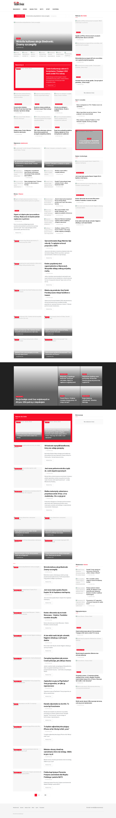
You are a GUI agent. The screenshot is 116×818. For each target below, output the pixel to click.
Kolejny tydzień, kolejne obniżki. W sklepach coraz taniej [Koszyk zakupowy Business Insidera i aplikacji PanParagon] (94, 591)
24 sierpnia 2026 (79, 180)
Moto (41, 9)
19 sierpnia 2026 (50, 165)
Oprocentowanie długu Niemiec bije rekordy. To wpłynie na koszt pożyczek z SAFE (58, 243)
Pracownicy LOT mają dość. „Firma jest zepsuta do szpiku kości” (94, 602)
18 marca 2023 (79, 635)
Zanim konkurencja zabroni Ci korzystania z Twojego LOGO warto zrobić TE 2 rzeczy (57, 71)
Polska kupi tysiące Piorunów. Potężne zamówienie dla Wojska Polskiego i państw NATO (56, 774)
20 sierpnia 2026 (58, 136)
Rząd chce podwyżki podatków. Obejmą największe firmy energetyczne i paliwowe (63, 132)
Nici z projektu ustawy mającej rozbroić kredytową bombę (94, 580)
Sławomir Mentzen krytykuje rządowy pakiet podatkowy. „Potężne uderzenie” (63, 220)
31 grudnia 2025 (81, 108)
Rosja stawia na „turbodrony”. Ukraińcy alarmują (89, 400)
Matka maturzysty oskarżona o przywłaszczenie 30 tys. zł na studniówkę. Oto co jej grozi (56, 493)
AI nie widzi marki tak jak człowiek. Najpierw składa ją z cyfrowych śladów (57, 638)
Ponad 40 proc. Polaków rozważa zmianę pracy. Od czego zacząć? (68, 400)
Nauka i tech (33, 9)
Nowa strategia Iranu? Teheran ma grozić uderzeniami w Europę (33, 183)
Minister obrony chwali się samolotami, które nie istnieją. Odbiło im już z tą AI (58, 751)
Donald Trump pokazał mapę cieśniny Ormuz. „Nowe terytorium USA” (63, 183)
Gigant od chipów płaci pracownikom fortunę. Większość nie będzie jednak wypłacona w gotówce (27, 217)
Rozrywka (56, 9)
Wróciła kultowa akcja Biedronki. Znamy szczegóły (37, 16)
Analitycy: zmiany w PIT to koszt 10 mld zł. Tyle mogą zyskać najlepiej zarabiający (62, 229)
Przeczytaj (51, 85)
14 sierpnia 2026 (80, 705)
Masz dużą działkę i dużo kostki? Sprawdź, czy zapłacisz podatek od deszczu (63, 211)
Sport (48, 9)
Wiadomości (16, 9)
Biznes (25, 9)
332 (45, 795)
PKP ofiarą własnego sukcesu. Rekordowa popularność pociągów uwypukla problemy (43, 132)
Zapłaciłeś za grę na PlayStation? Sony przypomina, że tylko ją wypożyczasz (56, 683)
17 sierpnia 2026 (79, 39)
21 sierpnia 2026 (18, 112)
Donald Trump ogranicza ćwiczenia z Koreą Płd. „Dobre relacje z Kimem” (93, 571)
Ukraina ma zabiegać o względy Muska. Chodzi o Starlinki (61, 109)
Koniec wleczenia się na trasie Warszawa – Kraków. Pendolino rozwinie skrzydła (55, 615)
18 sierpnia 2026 (59, 186)
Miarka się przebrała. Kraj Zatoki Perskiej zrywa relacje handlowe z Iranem (57, 292)
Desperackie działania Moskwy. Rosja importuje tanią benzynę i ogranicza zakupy (22, 109)
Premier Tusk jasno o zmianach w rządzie (57, 163)
